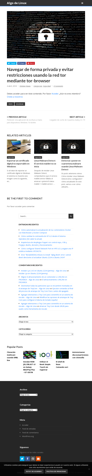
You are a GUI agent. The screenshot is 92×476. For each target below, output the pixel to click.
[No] (89, 469)
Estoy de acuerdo (34, 471)
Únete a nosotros (15, 96)
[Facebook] (27, 458)
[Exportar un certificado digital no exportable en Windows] (19, 147)
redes (11, 104)
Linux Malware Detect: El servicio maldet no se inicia (45, 163)
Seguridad (47, 86)
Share (22, 63)
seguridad (19, 104)
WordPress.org (28, 436)
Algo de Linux (16, 3)
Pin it (32, 63)
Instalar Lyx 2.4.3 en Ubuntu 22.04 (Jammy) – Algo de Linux (43, 271)
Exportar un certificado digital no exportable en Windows (18, 163)
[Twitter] (22, 458)
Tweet (12, 63)
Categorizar (38, 86)
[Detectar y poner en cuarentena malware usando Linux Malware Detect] (73, 147)
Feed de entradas (29, 429)
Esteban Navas (25, 86)
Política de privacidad (56, 471)
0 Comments (58, 86)
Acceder (55, 93)
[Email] (38, 458)
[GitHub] (33, 458)
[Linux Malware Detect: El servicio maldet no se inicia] (46, 147)
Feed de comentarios (30, 432)
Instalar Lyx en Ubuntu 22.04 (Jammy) (33, 273)
